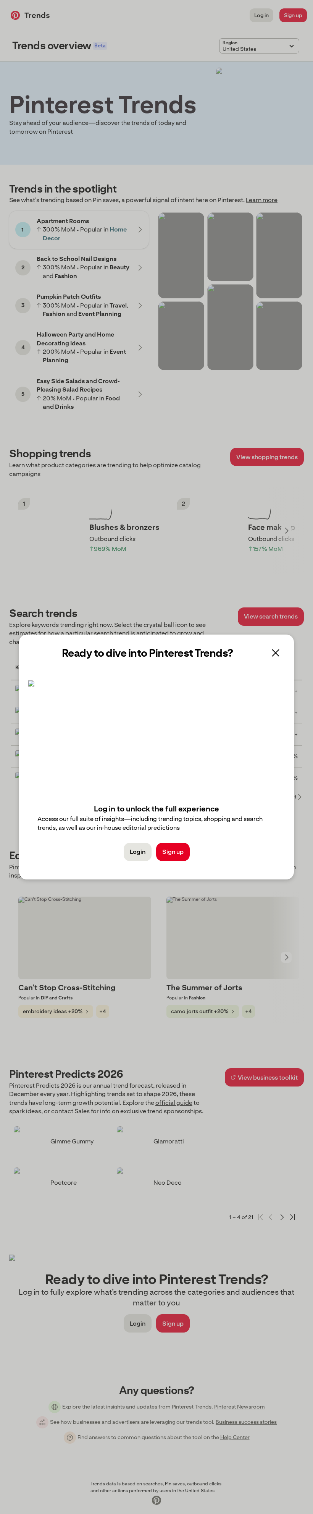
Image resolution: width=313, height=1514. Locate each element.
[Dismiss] (275, 653)
